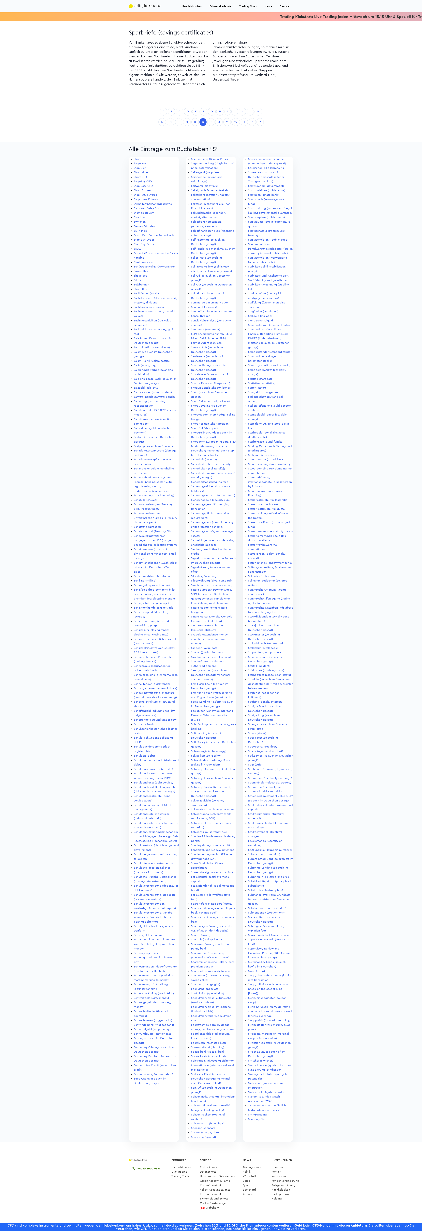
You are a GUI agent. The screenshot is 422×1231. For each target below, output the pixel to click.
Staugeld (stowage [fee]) (264, 392)
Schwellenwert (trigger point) (153, 1020)
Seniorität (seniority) (204, 307)
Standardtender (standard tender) (270, 351)
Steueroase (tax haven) (263, 504)
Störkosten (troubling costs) (266, 670)
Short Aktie (141, 172)
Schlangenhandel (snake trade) (154, 607)
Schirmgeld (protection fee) (152, 585)
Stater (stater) (257, 387)
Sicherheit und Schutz (214, 1198)
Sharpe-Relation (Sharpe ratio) (210, 383)
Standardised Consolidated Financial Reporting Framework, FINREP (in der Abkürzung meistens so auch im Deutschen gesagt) (268, 338)
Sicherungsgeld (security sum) (211, 500)
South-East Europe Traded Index (155, 235)
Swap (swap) (256, 971)
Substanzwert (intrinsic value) (267, 908)
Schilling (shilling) (145, 580)
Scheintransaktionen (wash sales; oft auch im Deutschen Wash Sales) (155, 567)
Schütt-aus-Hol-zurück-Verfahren (155, 266)
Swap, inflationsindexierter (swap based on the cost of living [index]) (269, 989)
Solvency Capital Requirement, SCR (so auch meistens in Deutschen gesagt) (211, 791)
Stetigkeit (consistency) (263, 455)
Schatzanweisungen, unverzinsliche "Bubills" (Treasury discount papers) (155, 518)
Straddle (139, 217)
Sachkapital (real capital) (150, 307)
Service (284, 6)
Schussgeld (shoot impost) (151, 935)
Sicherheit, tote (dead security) (211, 464)
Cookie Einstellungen (213, 1203)
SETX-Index (141, 230)
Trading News (252, 1167)
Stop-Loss (140, 163)
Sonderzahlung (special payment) (213, 849)
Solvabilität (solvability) (206, 755)
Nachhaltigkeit (280, 1189)
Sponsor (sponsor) (203, 1128)
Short (137, 159)
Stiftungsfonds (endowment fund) (270, 562)
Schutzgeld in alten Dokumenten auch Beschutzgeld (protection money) (155, 944)
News (268, 6)
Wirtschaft (249, 1176)
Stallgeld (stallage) (260, 316)
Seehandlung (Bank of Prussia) (210, 159)
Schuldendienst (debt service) (153, 782)
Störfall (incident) (259, 666)
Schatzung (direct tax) (148, 526)
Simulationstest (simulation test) (211, 585)
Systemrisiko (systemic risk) (266, 1092)
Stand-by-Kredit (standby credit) (269, 365)
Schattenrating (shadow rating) (154, 495)
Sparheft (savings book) (206, 939)
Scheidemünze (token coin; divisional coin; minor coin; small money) (155, 554)
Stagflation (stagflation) (263, 311)
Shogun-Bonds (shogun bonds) (211, 387)
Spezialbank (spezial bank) (208, 1051)
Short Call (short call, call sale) (210, 401)
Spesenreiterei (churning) (207, 1047)
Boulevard (249, 1189)
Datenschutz (208, 1171)
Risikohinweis (208, 1167)
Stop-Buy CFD (143, 181)
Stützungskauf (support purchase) (270, 849)
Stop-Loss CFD (143, 185)
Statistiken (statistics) (261, 383)
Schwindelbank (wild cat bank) (154, 1024)
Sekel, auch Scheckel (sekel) (209, 190)
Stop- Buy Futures (145, 194)
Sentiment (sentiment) (205, 329)
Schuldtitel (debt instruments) (153, 863)
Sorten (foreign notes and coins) (212, 872)
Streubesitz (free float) (262, 746)
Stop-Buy (140, 167)
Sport (246, 1185)
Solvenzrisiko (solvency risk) (209, 832)
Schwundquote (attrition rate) (153, 1033)
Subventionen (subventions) (266, 912)
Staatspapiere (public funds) (266, 217)
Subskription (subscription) (265, 890)
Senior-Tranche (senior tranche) (211, 311)
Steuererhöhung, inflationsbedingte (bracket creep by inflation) (270, 482)
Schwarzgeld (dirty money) (151, 998)
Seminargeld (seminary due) (209, 302)
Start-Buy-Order (144, 244)
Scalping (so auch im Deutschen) (155, 446)
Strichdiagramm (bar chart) (265, 751)
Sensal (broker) (201, 316)
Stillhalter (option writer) (263, 576)
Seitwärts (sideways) (204, 185)
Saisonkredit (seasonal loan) (152, 347)
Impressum (278, 1176)
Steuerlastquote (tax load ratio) (268, 500)
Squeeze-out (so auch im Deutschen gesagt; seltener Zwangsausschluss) (266, 177)
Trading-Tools (248, 6)
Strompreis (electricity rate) (266, 787)
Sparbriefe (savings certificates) (211, 903)
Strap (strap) (256, 728)
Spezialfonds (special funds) (209, 1056)
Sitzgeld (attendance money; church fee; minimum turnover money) (210, 639)
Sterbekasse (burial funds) (265, 441)
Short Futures (142, 190)
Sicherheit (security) (204, 459)
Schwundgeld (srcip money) (152, 1029)
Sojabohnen (141, 284)
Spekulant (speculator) (205, 988)
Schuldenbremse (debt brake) (153, 769)
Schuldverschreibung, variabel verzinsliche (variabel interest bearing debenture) (153, 917)
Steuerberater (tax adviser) (265, 459)
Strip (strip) (255, 764)
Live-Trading (179, 1171)
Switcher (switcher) (260, 1060)
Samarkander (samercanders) (153, 392)
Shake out (140, 275)
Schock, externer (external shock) (155, 688)
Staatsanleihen (143, 262)
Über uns (277, 1167)
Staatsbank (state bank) (263, 194)
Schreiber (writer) (145, 724)
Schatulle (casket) (145, 500)
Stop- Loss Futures (146, 199)
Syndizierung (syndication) (265, 1069)
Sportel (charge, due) (205, 1132)
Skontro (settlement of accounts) (212, 657)
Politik (247, 1171)
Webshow (212, 1207)
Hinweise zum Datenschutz (217, 1176)
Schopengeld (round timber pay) (155, 719)
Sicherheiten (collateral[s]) (208, 468)
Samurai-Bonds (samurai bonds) (154, 396)
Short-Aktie (141, 289)
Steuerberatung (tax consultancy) (269, 464)
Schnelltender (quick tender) (152, 683)
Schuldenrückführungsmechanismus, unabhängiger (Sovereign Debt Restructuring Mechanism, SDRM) (156, 836)
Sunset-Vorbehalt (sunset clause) (269, 935)
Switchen (140, 221)
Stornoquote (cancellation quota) (269, 674)
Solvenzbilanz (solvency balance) (212, 809)
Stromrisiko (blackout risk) (265, 791)
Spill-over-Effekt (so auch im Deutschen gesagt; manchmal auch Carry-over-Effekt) (210, 1078)
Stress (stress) (257, 733)
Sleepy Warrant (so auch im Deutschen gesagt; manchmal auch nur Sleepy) (210, 675)
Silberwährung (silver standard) (211, 580)
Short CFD (140, 177)
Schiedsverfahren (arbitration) (153, 576)
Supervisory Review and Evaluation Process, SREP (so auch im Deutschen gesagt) (270, 953)
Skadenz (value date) (204, 648)
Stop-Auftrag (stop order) (264, 652)
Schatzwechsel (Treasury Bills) (153, 531)
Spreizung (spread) (203, 1137)
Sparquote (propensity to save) (211, 971)
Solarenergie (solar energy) (208, 751)
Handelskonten (192, 6)
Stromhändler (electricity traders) (269, 782)
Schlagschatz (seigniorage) (151, 603)
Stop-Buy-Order (144, 239)
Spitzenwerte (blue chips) (208, 1123)
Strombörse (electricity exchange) (270, 778)
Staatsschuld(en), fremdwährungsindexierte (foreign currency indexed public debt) (270, 248)
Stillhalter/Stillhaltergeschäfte (153, 203)
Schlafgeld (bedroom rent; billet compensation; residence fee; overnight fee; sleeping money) (154, 594)
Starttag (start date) (260, 378)
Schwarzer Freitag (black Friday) (155, 993)
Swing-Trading (257, 1114)
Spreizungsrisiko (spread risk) (267, 167)
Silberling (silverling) (204, 576)
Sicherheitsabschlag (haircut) (210, 482)
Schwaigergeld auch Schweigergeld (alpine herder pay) (153, 957)
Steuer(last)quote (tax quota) (267, 508)
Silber (137, 280)
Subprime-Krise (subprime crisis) (269, 876)
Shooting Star (256, 1119)
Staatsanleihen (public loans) (266, 190)
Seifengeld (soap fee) (205, 172)
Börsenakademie (220, 6)
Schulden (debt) (144, 755)
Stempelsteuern (144, 212)
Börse (246, 1180)
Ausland (248, 1194)
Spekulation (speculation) (207, 993)
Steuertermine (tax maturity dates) (270, 531)
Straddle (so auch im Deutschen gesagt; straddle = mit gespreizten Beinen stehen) (270, 684)
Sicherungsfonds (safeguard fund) (213, 495)
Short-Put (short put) (204, 428)
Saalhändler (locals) (146, 293)
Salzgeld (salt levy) (146, 387)
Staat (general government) (266, 185)
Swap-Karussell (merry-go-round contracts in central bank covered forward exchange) (270, 1011)
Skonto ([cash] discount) (207, 652)
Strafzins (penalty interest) (265, 701)
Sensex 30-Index (144, 226)
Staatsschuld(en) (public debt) (268, 239)
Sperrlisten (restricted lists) (208, 1042)
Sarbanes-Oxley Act (146, 208)
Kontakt (276, 1171)
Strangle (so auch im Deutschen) (269, 724)
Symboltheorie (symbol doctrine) (269, 1065)
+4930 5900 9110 (148, 1168)
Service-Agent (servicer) (206, 342)
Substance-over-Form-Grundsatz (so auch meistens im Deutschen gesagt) (269, 899)
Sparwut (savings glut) (205, 984)
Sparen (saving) (201, 935)
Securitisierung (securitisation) (153, 1074)
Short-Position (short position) (210, 423)
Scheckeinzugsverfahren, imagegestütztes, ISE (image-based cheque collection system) (155, 540)
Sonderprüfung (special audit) (210, 845)
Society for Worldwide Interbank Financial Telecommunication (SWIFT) (212, 715)
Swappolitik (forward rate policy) (269, 1020)
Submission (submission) (264, 854)
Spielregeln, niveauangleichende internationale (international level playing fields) (212, 1065)
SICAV (137, 248)
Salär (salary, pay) (145, 365)
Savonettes (141, 271)
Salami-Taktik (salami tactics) (152, 360)
